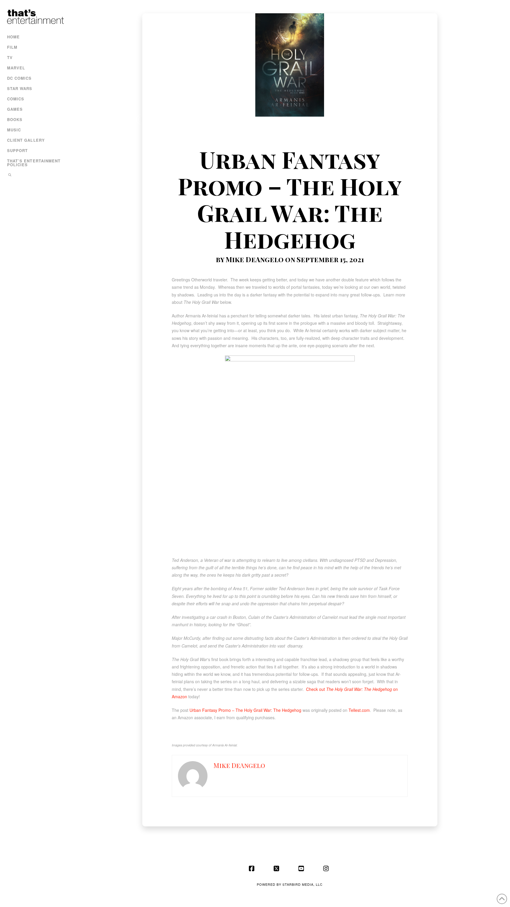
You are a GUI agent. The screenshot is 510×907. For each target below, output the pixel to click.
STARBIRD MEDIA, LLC (302, 884)
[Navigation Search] (34, 175)
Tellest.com (359, 710)
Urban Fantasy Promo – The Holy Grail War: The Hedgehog (245, 710)
